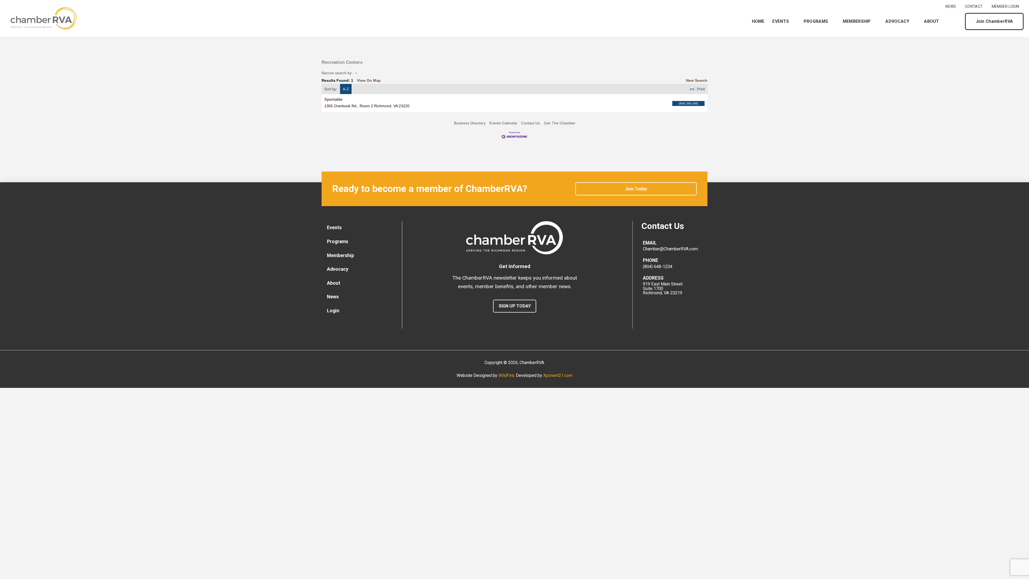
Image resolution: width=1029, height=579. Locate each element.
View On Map (369, 80)
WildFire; (507, 375)
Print (701, 89)
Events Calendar (503, 123)
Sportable (333, 99)
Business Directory (470, 123)
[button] (956, 21)
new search (696, 80)
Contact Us (530, 123)
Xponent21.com (557, 375)
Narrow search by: (337, 73)
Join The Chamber (559, 123)
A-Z (346, 89)
